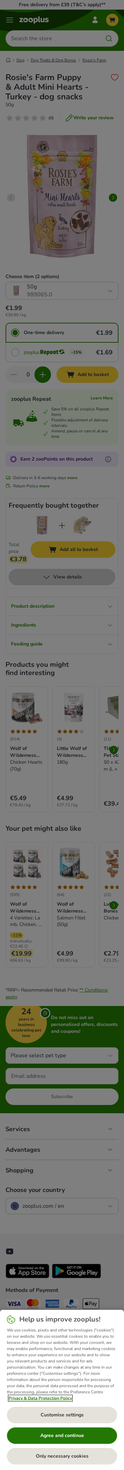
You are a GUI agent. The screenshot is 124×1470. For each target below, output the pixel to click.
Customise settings (62, 1415)
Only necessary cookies (62, 1456)
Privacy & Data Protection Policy (40, 1398)
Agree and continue (62, 1435)
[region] (62, 1390)
